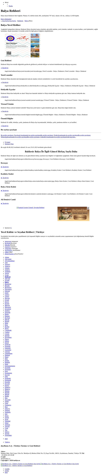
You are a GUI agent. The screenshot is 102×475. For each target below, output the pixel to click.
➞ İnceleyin (4, 68)
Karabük (7, 368)
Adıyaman (8, 259)
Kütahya (7, 387)
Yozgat (7, 433)
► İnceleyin (5, 167)
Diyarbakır (8, 337)
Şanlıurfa (7, 412)
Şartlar (7, 471)
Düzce (7, 339)
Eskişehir (8, 348)
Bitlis (6, 323)
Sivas (6, 419)
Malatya (7, 389)
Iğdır (6, 359)
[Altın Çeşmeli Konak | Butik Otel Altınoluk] (73, 220)
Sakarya (7, 408)
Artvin (7, 273)
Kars (6, 371)
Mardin (7, 392)
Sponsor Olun (9, 144)
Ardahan (7, 271)
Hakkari (7, 355)
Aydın (7, 275)
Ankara (7, 268)
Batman (7, 316)
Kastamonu (8, 373)
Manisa (7, 391)
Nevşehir (7, 400)
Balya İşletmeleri (6, 19)
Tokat (6, 423)
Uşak (6, 428)
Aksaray (7, 264)
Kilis (6, 376)
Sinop (6, 416)
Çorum (7, 334)
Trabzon (7, 425)
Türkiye (7, 442)
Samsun (7, 410)
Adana (7, 257)
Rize (6, 407)
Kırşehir (7, 382)
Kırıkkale (8, 378)
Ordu (6, 403)
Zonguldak (8, 435)
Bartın (7, 314)
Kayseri (7, 375)
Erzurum (7, 346)
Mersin (7, 394)
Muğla (7, 396)
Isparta (7, 360)
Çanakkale (8, 330)
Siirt (6, 414)
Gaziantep (8, 350)
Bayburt (7, 318)
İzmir (6, 364)
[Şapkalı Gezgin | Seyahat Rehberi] (30, 207)
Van (6, 430)
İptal (6, 472)
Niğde (7, 401)
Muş (6, 398)
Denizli (7, 335)
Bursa (6, 328)
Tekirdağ (7, 421)
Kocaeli (7, 384)
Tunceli (7, 426)
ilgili (6, 439)
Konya (7, 385)
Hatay (7, 357)
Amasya (7, 266)
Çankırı (7, 332)
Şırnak (7, 417)
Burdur (7, 327)
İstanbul (7, 362)
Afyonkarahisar (10, 261)
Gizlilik (7, 469)
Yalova (7, 432)
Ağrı (6, 262)
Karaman (8, 369)
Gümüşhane (8, 353)
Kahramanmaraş (10, 366)
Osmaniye (8, 405)
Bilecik (7, 319)
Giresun (7, 351)
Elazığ (7, 343)
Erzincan (7, 344)
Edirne (7, 341)
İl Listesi (7, 142)
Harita (11, 6)
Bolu (6, 325)
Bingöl (7, 321)
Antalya (7, 270)
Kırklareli (8, 380)
